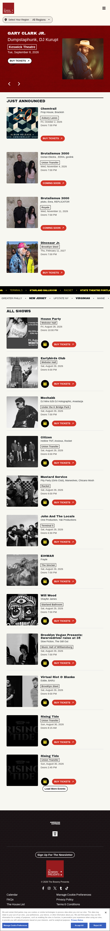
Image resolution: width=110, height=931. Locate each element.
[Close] (106, 912)
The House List (16, 904)
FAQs (10, 899)
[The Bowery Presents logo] (8, 8)
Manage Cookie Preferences (15, 925)
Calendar (12, 894)
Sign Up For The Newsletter (55, 854)
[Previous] (9, 84)
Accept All (79, 925)
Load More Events (55, 788)
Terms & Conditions (68, 904)
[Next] (19, 84)
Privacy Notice (77, 920)
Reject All (98, 925)
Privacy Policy (64, 899)
